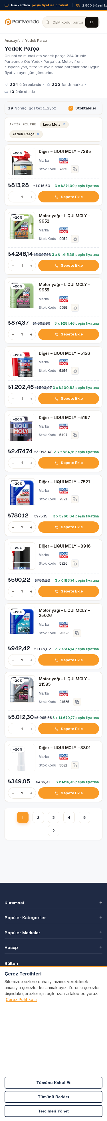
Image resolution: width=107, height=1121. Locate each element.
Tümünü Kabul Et (53, 1082)
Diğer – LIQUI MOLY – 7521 (64, 481)
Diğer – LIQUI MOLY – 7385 (65, 151)
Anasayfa (13, 40)
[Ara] (91, 22)
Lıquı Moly (51, 124)
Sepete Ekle (71, 196)
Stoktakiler (85, 108)
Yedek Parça (36, 40)
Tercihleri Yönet (53, 1111)
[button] (53, 902)
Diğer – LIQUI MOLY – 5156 (64, 353)
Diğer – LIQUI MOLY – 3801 (64, 747)
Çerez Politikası (21, 999)
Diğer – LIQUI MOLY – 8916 (65, 546)
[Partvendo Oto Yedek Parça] (22, 22)
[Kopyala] (75, 169)
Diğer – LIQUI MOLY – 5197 (64, 417)
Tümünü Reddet (53, 1097)
